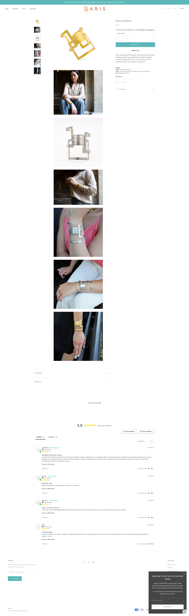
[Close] (184, 574)
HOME (6, 9)
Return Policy (37, 382)
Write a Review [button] (146, 431)
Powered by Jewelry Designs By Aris (18, 611)
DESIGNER (15, 9)
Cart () (182, 8)
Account (169, 8)
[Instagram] (89, 562)
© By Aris (10, 608)
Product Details (38, 373)
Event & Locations (173, 571)
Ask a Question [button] (129, 431)
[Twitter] (122, 82)
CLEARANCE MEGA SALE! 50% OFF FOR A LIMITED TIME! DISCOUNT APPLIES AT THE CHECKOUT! (94, 2)
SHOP (23, 9)
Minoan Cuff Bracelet (48, 464)
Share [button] (46, 468)
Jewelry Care (171, 564)
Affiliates (170, 568)
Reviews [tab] (39, 437)
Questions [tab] (51, 437)
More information (121, 89)
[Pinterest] (125, 82)
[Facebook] (120, 82)
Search (175, 8)
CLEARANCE (33, 9)
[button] (149, 468)
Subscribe (168, 607)
